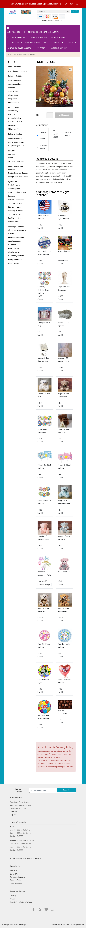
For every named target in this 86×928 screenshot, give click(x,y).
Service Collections (16, 199)
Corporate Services (17, 877)
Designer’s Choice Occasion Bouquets (41, 32)
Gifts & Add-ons (57, 37)
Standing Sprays (15, 214)
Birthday (11, 114)
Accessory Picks (15, 84)
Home (9, 54)
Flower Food (13, 95)
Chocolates (13, 91)
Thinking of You (14, 129)
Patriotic (11, 154)
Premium (43, 145)
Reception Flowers (15, 259)
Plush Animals (13, 102)
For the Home (14, 221)
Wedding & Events (59, 48)
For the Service (14, 218)
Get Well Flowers (15, 122)
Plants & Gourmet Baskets (19, 48)
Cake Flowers (13, 263)
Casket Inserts (14, 185)
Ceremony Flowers (16, 256)
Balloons (11, 88)
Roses (10, 158)
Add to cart (64, 115)
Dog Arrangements (16, 146)
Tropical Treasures (16, 161)
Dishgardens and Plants (18, 176)
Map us (13, 814)
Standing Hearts (14, 207)
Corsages (12, 245)
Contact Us (14, 874)
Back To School (14, 66)
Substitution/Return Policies (21, 902)
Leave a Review (16, 883)
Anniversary (13, 111)
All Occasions (13, 43)
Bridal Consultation (16, 237)
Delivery (13, 896)
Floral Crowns (14, 252)
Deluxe (68, 132)
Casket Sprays (14, 188)
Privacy (12, 899)
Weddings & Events (16, 226)
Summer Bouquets (38, 37)
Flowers (70, 43)
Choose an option (43, 135)
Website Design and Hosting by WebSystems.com (68, 925)
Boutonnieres (13, 248)
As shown (55, 132)
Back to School (14, 32)
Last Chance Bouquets (17, 37)
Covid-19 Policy (16, 880)
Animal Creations (52, 43)
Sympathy (41, 48)
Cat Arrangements (16, 142)
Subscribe (66, 790)
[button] (70, 69)
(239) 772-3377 (15, 811)
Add (41, 228)
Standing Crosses (15, 203)
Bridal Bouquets (14, 241)
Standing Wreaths (15, 210)
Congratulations (15, 118)
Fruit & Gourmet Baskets (19, 54)
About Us (13, 871)
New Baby (12, 125)
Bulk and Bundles (33, 43)
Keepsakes (12, 99)
